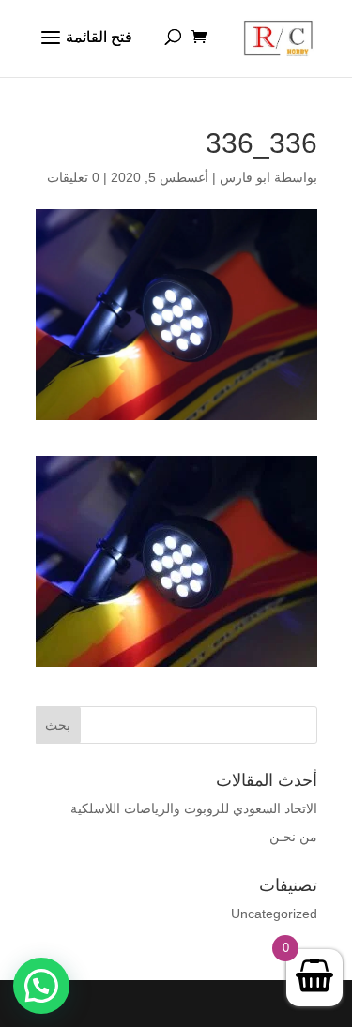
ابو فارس (245, 177)
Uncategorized (274, 913)
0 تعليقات (73, 177)
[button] (41, 986)
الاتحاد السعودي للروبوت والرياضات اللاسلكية (193, 808)
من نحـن (293, 836)
